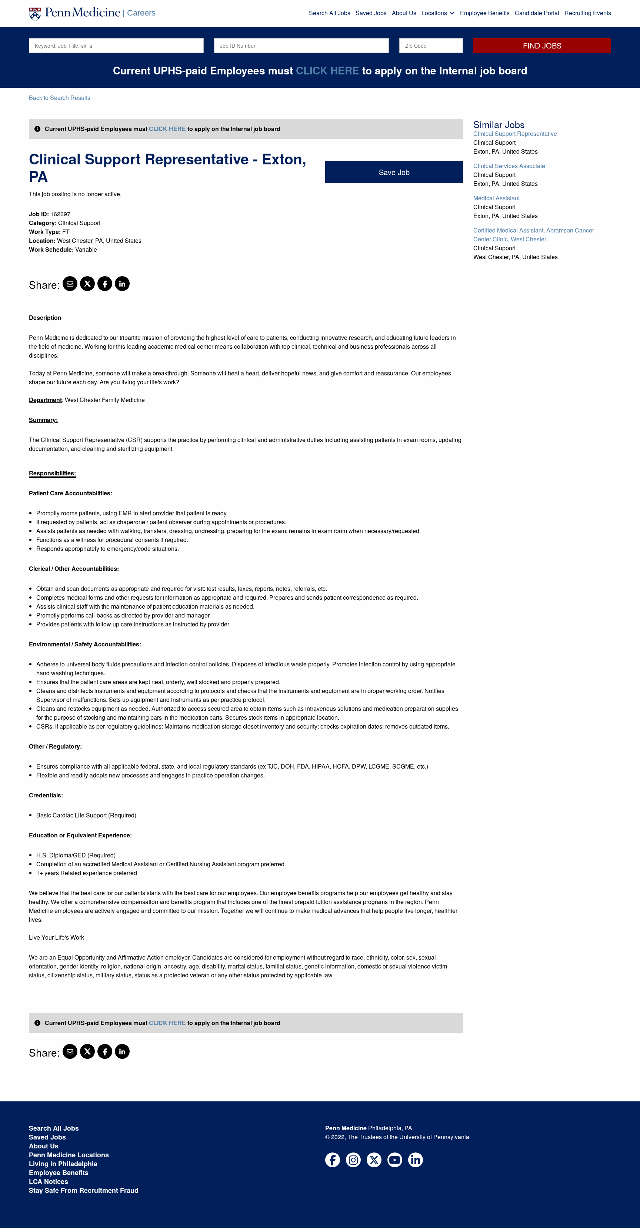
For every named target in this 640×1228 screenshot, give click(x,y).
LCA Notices (48, 1181)
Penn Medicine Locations (69, 1155)
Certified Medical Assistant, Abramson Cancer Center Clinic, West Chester (533, 234)
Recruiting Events (587, 13)
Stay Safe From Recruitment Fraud (84, 1190)
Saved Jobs (371, 13)
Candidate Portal (537, 13)
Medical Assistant (496, 198)
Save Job (394, 172)
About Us (404, 13)
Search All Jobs (329, 13)
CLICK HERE (327, 70)
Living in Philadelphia (63, 1163)
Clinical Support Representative (515, 133)
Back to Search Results (59, 97)
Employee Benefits (485, 13)
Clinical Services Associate (509, 165)
